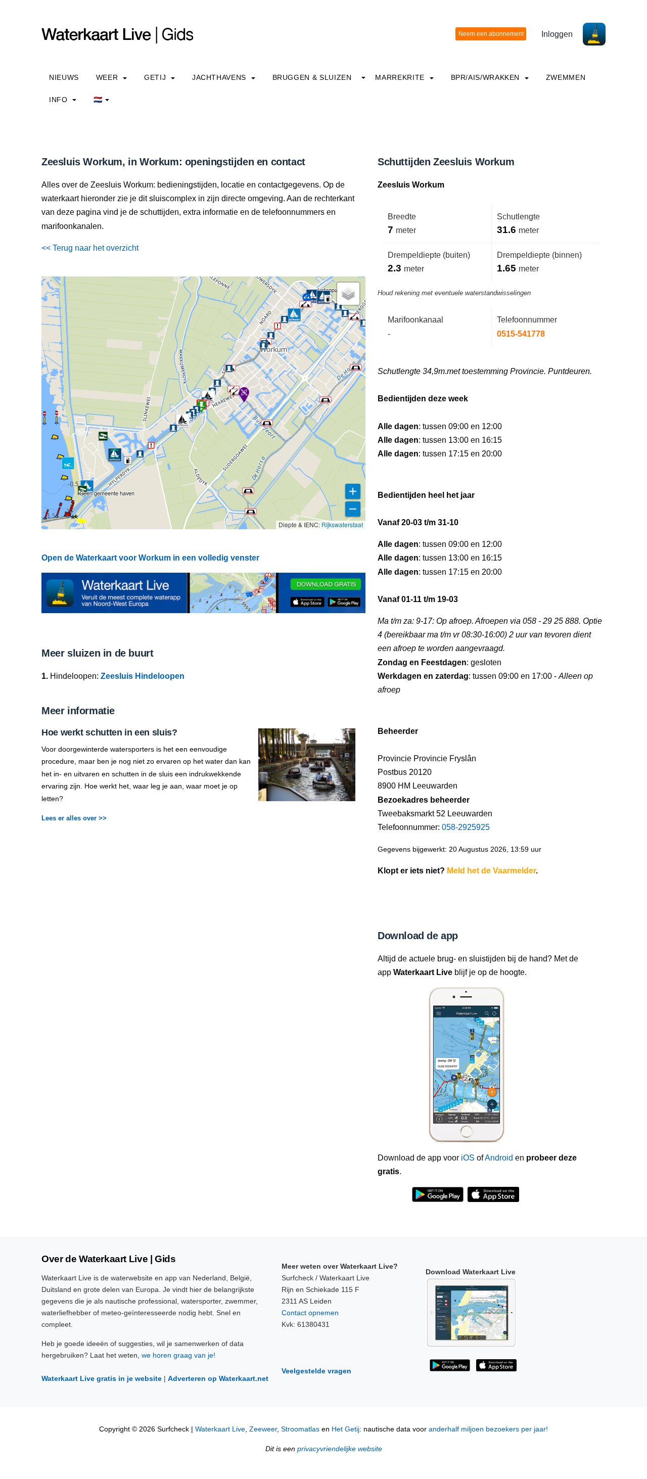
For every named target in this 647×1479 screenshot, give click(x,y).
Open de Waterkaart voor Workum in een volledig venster (150, 557)
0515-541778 (521, 334)
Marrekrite (401, 77)
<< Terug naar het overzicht (89, 248)
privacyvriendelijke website (339, 1449)
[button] (45, 518)
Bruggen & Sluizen (312, 77)
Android (499, 1157)
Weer (108, 77)
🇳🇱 (98, 100)
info (59, 100)
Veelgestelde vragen (316, 1371)
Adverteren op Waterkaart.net (218, 1378)
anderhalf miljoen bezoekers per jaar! (488, 1429)
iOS (468, 1157)
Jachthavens (220, 77)
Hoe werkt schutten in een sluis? (109, 732)
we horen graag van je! (178, 1355)
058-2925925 (466, 827)
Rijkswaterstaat (342, 524)
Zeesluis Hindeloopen (142, 676)
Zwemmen (565, 77)
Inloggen (557, 34)
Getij (156, 77)
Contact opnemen (310, 1313)
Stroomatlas (300, 1429)
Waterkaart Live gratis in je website (101, 1378)
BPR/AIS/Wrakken (486, 77)
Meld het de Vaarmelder (491, 870)
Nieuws (64, 77)
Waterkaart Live (220, 1429)
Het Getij (345, 1429)
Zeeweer (263, 1429)
